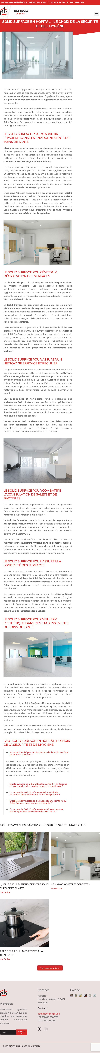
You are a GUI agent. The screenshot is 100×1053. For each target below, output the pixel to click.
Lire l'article (5, 892)
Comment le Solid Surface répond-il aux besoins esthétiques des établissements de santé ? (36, 810)
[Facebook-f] (39, 1029)
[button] (96, 14)
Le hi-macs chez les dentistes (70, 884)
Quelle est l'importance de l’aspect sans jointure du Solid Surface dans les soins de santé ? (38, 802)
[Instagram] (46, 1029)
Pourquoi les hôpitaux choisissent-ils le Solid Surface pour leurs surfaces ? (39, 753)
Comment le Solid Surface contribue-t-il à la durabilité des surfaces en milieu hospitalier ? (35, 793)
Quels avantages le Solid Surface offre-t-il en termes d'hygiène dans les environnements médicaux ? (38, 785)
